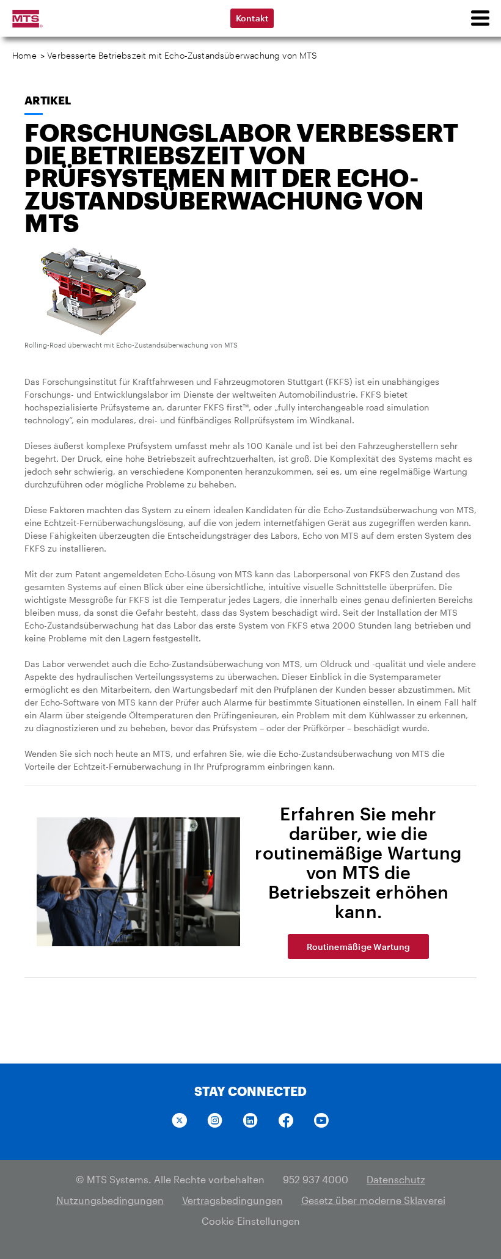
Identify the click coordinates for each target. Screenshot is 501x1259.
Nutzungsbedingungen (110, 1200)
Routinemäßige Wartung (358, 946)
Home (24, 55)
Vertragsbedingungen (232, 1200)
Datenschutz (396, 1179)
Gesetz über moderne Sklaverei (373, 1200)
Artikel (47, 100)
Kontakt (252, 18)
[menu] (479, 18)
